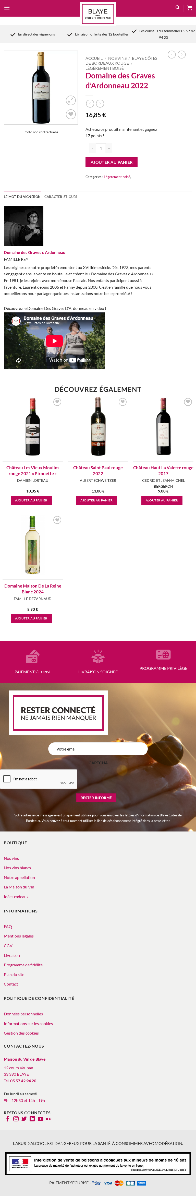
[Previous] (12, 87)
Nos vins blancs (17, 867)
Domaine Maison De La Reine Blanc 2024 (32, 588)
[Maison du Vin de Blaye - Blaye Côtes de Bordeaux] (98, 14)
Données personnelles (23, 1013)
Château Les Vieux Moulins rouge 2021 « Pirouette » (32, 470)
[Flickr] (48, 1119)
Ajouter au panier (112, 162)
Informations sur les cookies (28, 1023)
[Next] (69, 87)
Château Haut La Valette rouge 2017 (163, 470)
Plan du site (14, 974)
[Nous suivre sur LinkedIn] (32, 1119)
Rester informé (96, 798)
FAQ (8, 926)
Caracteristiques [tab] (60, 197)
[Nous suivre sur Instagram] (16, 1119)
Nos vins (117, 58)
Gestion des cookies (21, 1032)
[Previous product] (100, 104)
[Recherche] (177, 8)
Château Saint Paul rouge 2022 (98, 470)
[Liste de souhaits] (71, 114)
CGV (8, 945)
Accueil (94, 58)
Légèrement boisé (104, 68)
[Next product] (90, 104)
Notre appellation (19, 877)
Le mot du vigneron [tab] (22, 197)
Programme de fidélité (23, 964)
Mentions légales (19, 935)
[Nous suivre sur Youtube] (40, 1119)
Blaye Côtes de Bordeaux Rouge (121, 60)
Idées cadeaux (16, 896)
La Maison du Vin (19, 886)
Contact (11, 983)
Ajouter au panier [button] (31, 500)
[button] (7, 8)
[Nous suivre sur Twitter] (24, 1119)
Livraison (12, 955)
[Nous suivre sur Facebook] (7, 1119)
